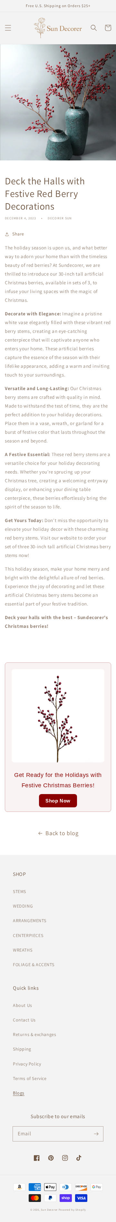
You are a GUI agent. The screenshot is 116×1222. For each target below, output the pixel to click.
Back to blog (61, 833)
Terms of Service (30, 1078)
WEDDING (23, 906)
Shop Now (58, 800)
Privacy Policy (27, 1064)
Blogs (18, 1093)
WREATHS (22, 950)
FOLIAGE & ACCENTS (33, 964)
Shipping (22, 1049)
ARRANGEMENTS (29, 920)
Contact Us (24, 1020)
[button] (8, 28)
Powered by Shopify (72, 1209)
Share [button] (18, 234)
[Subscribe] (96, 1134)
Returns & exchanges (34, 1034)
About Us (22, 1005)
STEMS (19, 891)
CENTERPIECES (28, 935)
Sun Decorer (49, 1209)
